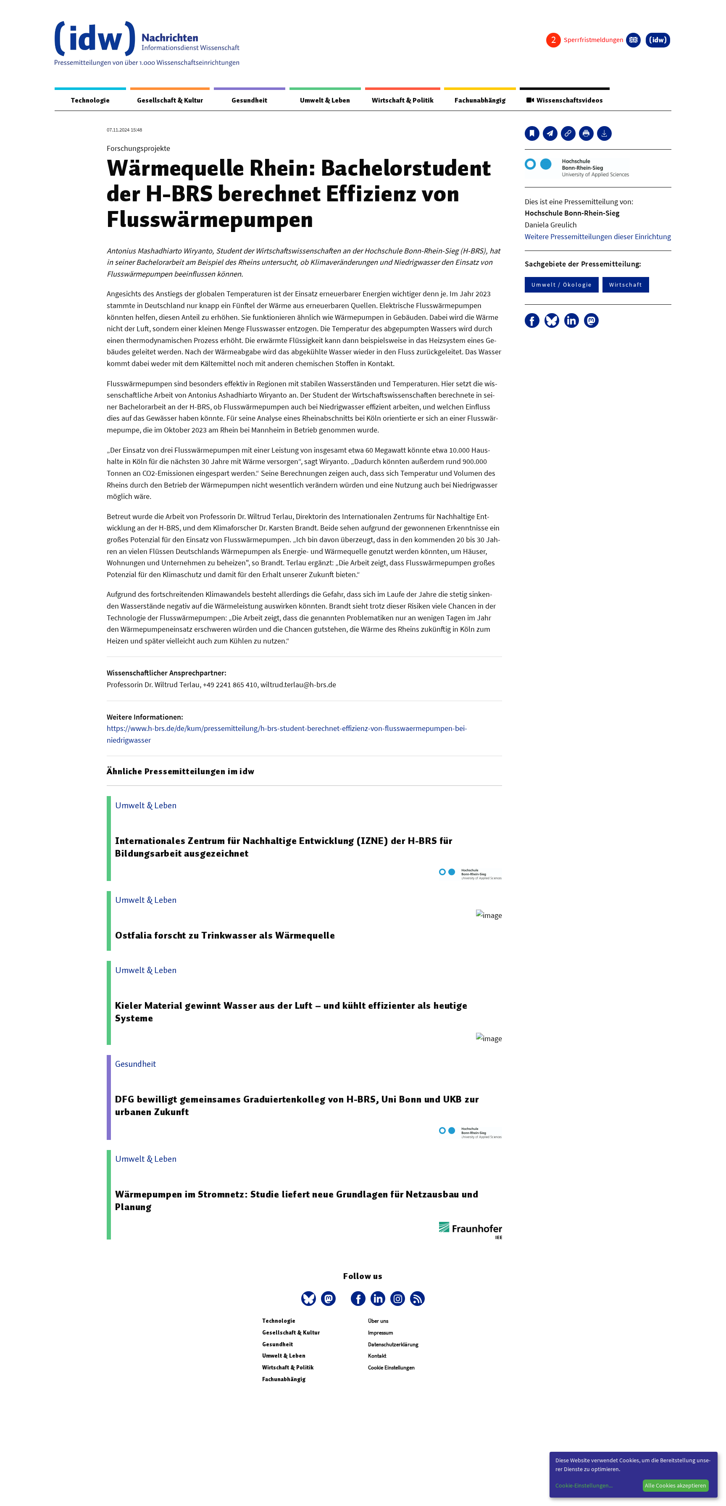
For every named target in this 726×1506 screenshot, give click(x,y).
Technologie (90, 100)
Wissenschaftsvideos (568, 100)
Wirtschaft (625, 284)
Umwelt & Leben (325, 100)
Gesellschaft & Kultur (170, 100)
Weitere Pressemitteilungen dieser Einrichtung (598, 236)
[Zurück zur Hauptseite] (658, 40)
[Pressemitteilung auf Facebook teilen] (532, 320)
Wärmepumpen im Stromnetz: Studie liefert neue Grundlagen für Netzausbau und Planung (296, 1200)
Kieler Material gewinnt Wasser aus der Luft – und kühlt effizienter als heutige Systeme (291, 1011)
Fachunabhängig (480, 100)
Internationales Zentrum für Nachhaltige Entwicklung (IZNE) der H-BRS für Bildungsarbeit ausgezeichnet (283, 846)
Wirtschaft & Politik (403, 100)
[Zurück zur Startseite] (147, 43)
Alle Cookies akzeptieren (675, 1485)
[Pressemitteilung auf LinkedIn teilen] (571, 320)
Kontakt (377, 1355)
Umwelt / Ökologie (561, 284)
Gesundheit (249, 100)
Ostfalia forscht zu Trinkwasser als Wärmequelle (225, 935)
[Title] (568, 133)
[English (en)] (633, 40)
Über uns (378, 1320)
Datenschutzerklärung (393, 1344)
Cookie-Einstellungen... (584, 1485)
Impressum (380, 1332)
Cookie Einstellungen (391, 1367)
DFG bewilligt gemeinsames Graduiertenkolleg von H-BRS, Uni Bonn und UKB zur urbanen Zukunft (297, 1105)
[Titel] (532, 133)
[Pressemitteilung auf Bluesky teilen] (551, 320)
